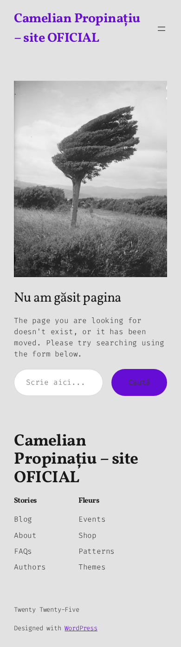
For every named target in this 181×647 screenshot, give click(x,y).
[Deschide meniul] (161, 28)
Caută (139, 382)
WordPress (81, 628)
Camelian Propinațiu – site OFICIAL (76, 460)
